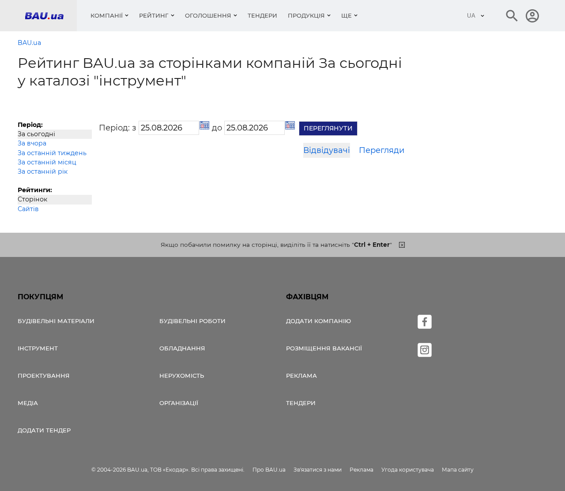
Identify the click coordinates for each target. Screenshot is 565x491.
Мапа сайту (458, 469)
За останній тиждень (52, 153)
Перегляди (381, 150)
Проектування (44, 375)
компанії (106, 15)
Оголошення (208, 15)
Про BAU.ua (269, 469)
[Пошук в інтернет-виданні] (512, 16)
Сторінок (32, 199)
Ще (346, 15)
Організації (178, 402)
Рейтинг (154, 15)
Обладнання (182, 348)
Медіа (28, 402)
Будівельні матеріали (56, 320)
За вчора (32, 143)
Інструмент (38, 348)
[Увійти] (532, 16)
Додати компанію (318, 320)
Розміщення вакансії (324, 348)
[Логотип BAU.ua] (51, 15)
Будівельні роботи (192, 320)
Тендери (262, 15)
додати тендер (44, 430)
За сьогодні (36, 134)
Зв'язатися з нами (318, 469)
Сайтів (28, 209)
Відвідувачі (326, 150)
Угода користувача (407, 469)
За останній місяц (47, 162)
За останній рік (43, 171)
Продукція (306, 15)
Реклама (301, 375)
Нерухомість (181, 375)
